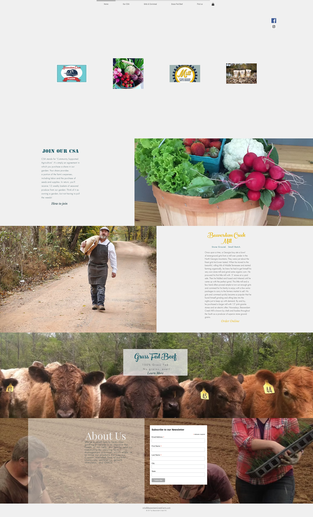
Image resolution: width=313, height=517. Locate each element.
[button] (213, 4)
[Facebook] (273, 20)
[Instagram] (273, 26)
